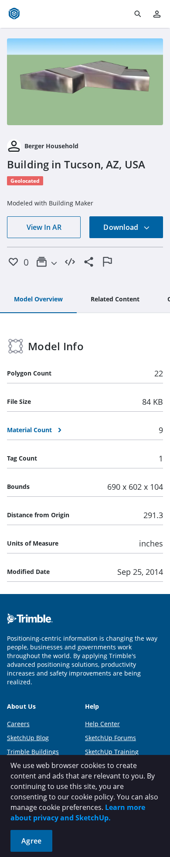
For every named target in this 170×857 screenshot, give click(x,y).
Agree (31, 841)
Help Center (102, 724)
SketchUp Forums (110, 738)
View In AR (44, 227)
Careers (18, 724)
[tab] (38, 299)
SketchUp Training (112, 752)
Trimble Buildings (33, 752)
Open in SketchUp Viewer (85, 81)
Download (121, 227)
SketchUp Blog (28, 738)
